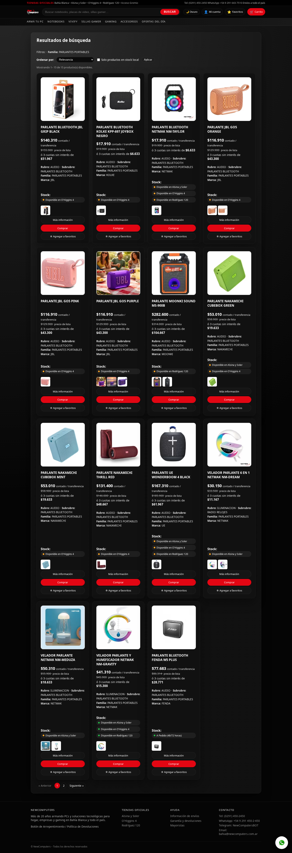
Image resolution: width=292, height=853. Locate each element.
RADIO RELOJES (217, 512)
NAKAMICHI (225, 349)
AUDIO (55, 167)
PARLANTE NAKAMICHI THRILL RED (114, 474)
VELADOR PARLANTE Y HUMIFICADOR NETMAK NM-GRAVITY (115, 659)
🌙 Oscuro (191, 12)
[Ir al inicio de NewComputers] (33, 11)
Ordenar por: (45, 60)
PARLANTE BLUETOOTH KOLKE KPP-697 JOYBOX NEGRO (114, 131)
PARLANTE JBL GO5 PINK (60, 301)
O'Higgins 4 (129, 821)
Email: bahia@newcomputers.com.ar (238, 832)
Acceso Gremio (129, 3)
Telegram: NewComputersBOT (238, 825)
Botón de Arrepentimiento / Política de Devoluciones (65, 826)
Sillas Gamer (91, 21)
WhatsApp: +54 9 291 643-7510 (225, 3)
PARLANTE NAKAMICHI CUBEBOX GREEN (225, 303)
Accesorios (129, 21)
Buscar (170, 12)
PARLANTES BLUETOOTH (56, 171)
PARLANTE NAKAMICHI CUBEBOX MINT (59, 474)
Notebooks (56, 21)
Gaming (111, 21)
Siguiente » (77, 785)
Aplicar (148, 59)
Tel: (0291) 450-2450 (195, 3)
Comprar (62, 228)
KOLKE (110, 175)
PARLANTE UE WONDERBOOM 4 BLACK (171, 474)
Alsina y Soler (130, 816)
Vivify (73, 21)
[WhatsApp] (281, 842)
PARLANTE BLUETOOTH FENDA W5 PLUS (170, 657)
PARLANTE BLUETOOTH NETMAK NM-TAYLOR (170, 129)
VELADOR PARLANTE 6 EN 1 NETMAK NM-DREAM (228, 474)
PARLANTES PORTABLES (74, 52)
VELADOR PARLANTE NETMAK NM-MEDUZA (58, 657)
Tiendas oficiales (40, 3)
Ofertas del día (153, 21)
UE (163, 525)
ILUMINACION (226, 508)
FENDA (166, 703)
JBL (53, 180)
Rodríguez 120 (131, 825)
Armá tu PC (35, 21)
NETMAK (167, 171)
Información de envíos (184, 816)
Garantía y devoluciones (185, 821)
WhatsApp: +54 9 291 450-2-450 (239, 821)
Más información (63, 220)
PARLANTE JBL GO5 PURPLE (117, 301)
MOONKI (167, 354)
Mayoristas (177, 825)
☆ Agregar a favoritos (63, 236)
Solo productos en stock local (120, 60)
